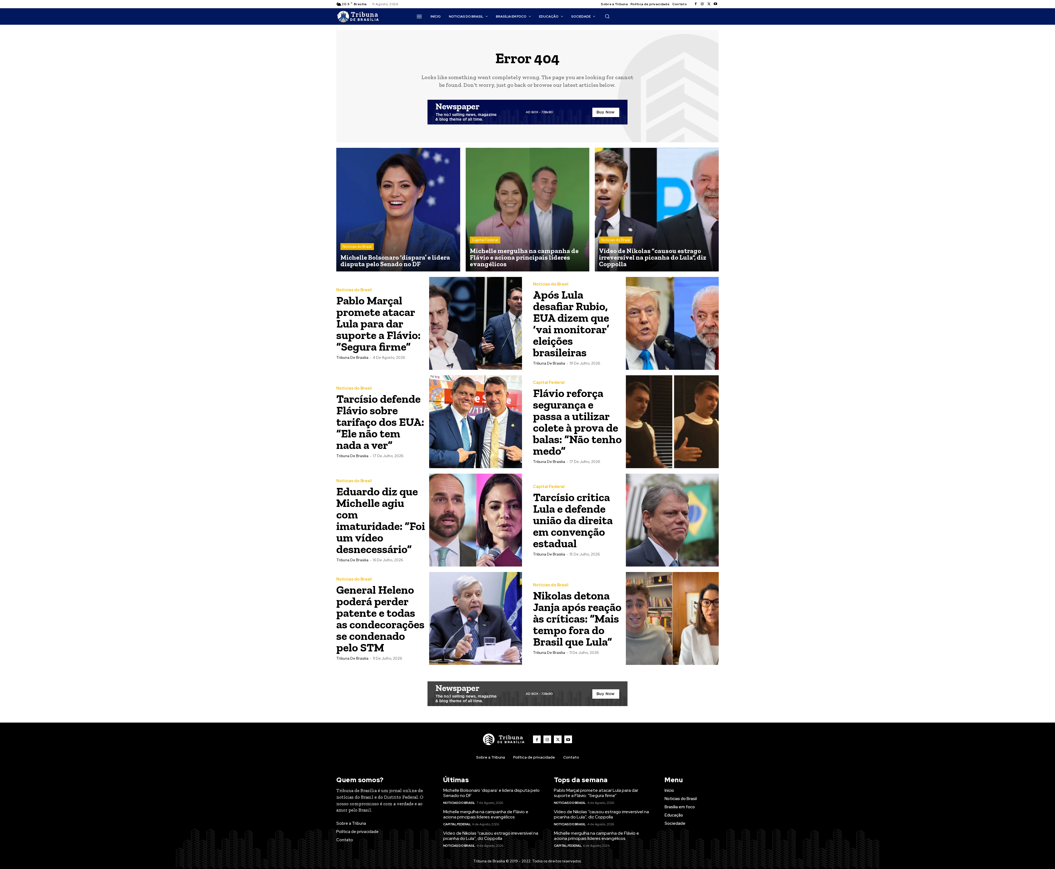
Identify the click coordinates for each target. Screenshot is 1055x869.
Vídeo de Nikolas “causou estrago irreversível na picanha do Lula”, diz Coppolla (490, 835)
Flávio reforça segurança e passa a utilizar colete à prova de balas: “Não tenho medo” (577, 422)
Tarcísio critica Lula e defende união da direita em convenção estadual (573, 520)
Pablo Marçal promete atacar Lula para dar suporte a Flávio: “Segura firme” (378, 323)
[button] (607, 16)
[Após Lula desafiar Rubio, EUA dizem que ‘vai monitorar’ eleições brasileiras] (672, 323)
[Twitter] (709, 4)
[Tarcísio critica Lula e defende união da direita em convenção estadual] (672, 520)
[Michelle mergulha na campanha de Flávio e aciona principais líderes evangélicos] (528, 210)
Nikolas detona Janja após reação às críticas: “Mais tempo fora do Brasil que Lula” (577, 618)
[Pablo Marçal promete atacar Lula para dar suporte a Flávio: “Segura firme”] (475, 323)
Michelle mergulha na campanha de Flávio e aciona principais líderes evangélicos (485, 814)
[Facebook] (695, 4)
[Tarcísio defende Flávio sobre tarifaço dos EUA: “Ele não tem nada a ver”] (475, 421)
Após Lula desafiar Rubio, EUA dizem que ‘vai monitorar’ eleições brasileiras (571, 323)
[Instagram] (702, 4)
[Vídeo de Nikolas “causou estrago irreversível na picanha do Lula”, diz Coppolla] (657, 210)
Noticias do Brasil (357, 246)
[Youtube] (715, 4)
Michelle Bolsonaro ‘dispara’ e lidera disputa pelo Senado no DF (491, 792)
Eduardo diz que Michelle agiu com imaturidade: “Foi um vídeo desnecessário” (380, 520)
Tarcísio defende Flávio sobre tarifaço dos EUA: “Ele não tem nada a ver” (380, 422)
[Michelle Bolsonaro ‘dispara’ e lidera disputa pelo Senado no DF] (398, 210)
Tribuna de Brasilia (352, 357)
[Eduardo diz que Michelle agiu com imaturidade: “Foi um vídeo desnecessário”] (475, 520)
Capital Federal (485, 240)
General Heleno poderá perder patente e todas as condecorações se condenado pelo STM (380, 618)
